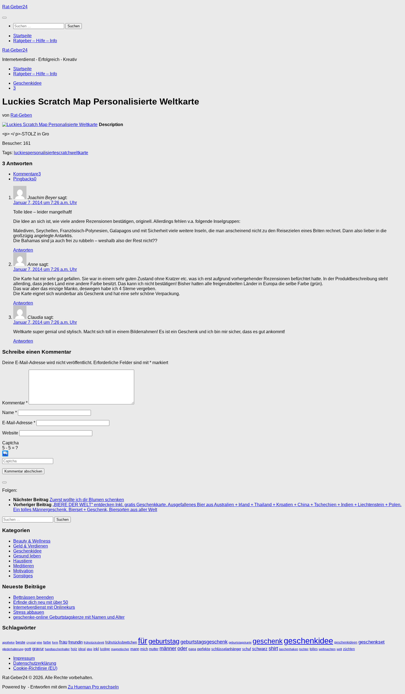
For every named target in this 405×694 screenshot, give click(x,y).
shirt (273, 648)
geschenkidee (308, 640)
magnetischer (120, 649)
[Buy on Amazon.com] (50, 124)
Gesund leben (27, 556)
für (142, 640)
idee (89, 649)
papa (192, 649)
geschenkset (371, 642)
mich (144, 649)
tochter (304, 649)
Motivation (23, 570)
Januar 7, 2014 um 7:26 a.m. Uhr (45, 202)
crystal (31, 642)
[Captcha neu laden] (5, 453)
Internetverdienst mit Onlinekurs (44, 607)
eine (39, 642)
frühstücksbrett (94, 642)
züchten (349, 649)
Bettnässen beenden (33, 597)
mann (134, 649)
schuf (246, 649)
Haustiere (22, 561)
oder (182, 648)
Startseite (22, 35)
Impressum (24, 658)
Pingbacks (24, 179)
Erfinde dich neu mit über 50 (40, 602)
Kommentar (15, 403)
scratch (63, 152)
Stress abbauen (28, 612)
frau (63, 642)
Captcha (10, 443)
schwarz (260, 649)
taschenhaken (288, 649)
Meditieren (23, 566)
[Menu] (4, 17)
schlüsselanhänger (226, 649)
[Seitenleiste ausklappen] (4, 482)
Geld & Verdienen (30, 546)
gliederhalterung (12, 649)
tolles (314, 649)
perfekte (203, 649)
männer (168, 648)
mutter (153, 649)
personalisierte (42, 152)
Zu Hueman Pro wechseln (93, 687)
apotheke (8, 642)
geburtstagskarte (240, 642)
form (55, 642)
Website (10, 433)
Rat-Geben (21, 115)
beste (20, 642)
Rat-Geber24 (15, 6)
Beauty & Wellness (31, 541)
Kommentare (27, 174)
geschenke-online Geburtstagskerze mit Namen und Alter (69, 617)
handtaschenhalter (57, 649)
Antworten (23, 250)
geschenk (268, 641)
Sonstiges (23, 575)
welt (339, 649)
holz (74, 649)
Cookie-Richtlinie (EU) (35, 668)
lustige (105, 649)
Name (9, 412)
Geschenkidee (27, 83)
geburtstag (163, 641)
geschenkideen (345, 642)
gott (28, 649)
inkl (96, 649)
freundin (75, 642)
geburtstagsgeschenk (204, 642)
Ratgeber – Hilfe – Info (35, 40)
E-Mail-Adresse (18, 422)
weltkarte (79, 152)
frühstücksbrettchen (121, 642)
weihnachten (327, 649)
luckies (21, 152)
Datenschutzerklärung (34, 663)
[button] (202, 454)
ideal (82, 649)
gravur (38, 649)
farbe (47, 642)
